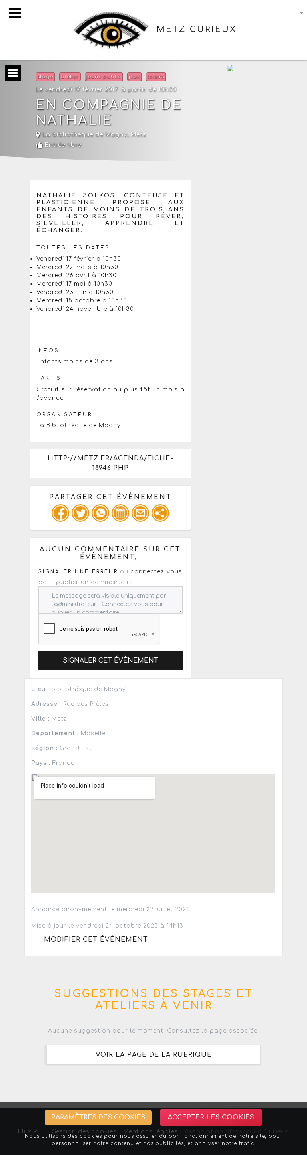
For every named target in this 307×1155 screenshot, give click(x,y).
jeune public (103, 76)
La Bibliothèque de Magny (78, 425)
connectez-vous (156, 572)
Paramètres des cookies (98, 1117)
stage (45, 76)
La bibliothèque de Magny (83, 135)
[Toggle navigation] (15, 13)
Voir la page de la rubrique (154, 1054)
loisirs (156, 76)
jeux (134, 76)
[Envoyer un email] (140, 513)
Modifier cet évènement (96, 939)
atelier (70, 76)
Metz (138, 135)
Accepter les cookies (211, 1117)
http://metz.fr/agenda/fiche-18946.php (110, 463)
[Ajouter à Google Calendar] (120, 513)
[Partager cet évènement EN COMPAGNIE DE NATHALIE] (160, 513)
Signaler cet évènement (110, 660)
